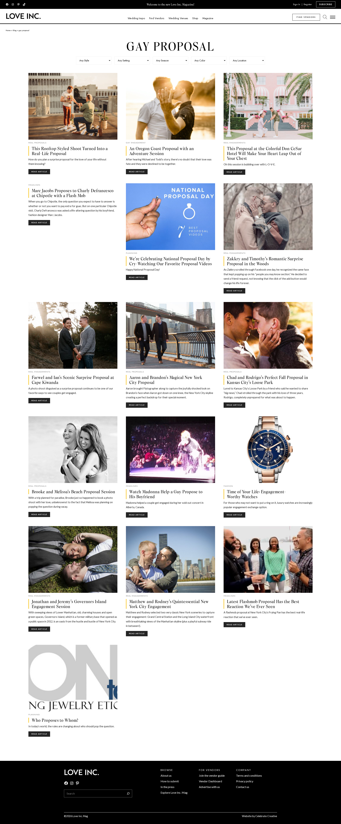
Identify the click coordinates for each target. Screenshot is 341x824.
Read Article (40, 172)
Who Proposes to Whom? (55, 720)
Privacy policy (244, 781)
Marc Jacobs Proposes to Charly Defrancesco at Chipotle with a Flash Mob (73, 193)
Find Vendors (306, 17)
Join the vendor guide (212, 775)
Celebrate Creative (266, 816)
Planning (131, 253)
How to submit (170, 781)
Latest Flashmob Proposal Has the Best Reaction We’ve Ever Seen (263, 604)
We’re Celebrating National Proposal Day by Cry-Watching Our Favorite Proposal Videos (170, 261)
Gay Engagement (136, 142)
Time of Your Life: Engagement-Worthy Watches (256, 494)
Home (8, 30)
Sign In (296, 4)
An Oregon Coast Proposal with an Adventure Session (161, 151)
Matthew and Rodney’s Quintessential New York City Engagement (169, 604)
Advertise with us (209, 787)
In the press (167, 787)
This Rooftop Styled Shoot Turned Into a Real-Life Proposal (70, 151)
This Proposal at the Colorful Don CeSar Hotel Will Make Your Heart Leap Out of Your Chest (264, 153)
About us (166, 775)
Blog (15, 30)
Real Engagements (234, 142)
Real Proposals (37, 142)
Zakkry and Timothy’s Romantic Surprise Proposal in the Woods (265, 261)
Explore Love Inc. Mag (174, 792)
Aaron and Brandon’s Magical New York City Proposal (165, 380)
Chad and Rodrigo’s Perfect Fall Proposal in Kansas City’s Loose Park (267, 380)
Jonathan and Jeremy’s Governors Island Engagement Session (69, 604)
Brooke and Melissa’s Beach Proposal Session (73, 491)
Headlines (34, 184)
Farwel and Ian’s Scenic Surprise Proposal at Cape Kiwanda (73, 380)
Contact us (242, 787)
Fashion (228, 486)
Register (308, 4)
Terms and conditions (249, 775)
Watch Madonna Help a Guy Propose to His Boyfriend (166, 494)
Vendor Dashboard (210, 781)
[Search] (128, 793)
